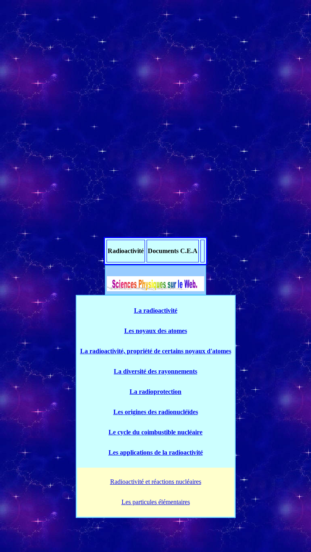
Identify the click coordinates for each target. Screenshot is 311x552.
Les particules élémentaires (155, 501)
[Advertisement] (155, 60)
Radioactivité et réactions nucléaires (155, 481)
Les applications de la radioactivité (156, 452)
